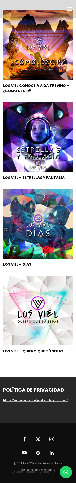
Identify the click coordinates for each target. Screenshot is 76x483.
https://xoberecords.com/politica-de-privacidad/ (35, 400)
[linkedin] (51, 453)
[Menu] (69, 8)
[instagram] (51, 439)
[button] (66, 472)
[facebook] (24, 439)
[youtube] (24, 455)
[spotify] (38, 453)
